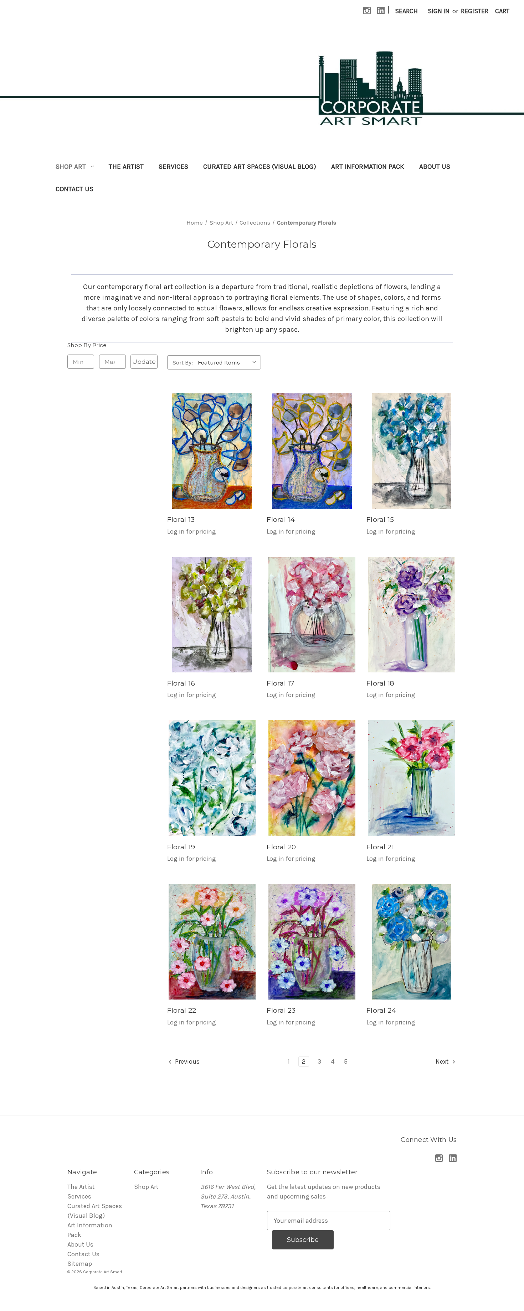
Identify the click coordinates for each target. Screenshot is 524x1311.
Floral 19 (181, 847)
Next (443, 1061)
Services (173, 167)
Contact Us (74, 189)
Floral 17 (280, 683)
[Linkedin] (381, 10)
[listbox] (229, 362)
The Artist (126, 167)
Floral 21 (380, 847)
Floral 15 (380, 519)
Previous (187, 1061)
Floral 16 (181, 683)
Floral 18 (380, 683)
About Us (434, 167)
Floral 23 (281, 1010)
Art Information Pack (367, 167)
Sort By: (183, 362)
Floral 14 (281, 519)
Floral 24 (381, 1010)
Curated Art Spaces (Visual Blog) (259, 167)
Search (406, 11)
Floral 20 (281, 847)
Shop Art (71, 167)
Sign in (438, 11)
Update (144, 361)
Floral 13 (181, 519)
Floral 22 (181, 1010)
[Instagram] (367, 10)
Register (474, 11)
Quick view (212, 451)
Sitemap (79, 1264)
